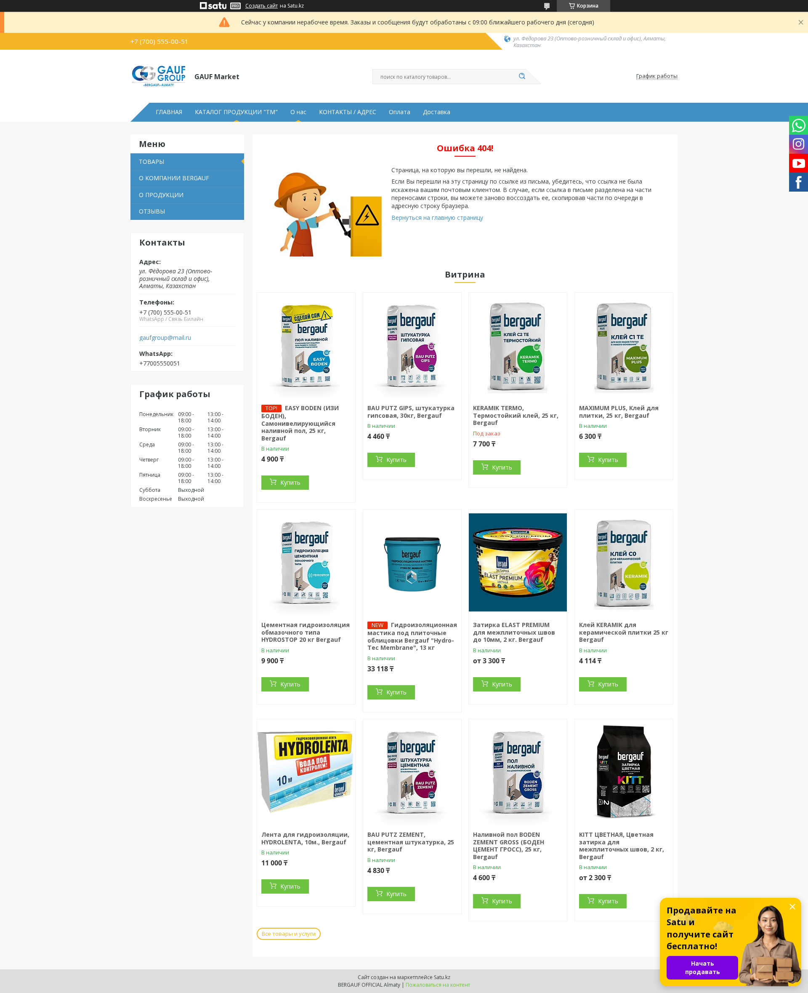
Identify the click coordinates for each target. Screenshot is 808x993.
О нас (298, 112)
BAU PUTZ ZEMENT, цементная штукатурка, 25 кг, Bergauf (410, 841)
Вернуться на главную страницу (437, 218)
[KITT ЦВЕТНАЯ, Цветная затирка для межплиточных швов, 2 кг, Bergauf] (624, 772)
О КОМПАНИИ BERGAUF (174, 178)
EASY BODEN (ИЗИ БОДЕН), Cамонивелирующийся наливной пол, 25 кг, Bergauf (300, 423)
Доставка (436, 112)
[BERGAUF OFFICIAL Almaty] (158, 76)
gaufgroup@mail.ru (165, 338)
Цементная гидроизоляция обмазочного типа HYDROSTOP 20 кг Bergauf (305, 632)
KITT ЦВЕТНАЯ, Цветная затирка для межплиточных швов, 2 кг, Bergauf (621, 845)
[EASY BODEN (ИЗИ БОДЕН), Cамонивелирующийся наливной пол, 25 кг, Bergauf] (306, 345)
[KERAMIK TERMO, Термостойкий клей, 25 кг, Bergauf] (518, 345)
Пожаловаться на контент (438, 984)
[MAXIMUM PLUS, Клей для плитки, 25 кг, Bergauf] (624, 345)
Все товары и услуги (289, 933)
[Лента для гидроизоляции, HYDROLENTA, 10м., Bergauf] (306, 772)
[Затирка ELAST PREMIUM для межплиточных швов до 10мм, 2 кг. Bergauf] (518, 562)
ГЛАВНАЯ (169, 112)
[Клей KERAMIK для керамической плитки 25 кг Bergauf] (624, 562)
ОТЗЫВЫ (152, 211)
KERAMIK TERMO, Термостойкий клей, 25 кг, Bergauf (515, 415)
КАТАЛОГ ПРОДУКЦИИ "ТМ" (236, 112)
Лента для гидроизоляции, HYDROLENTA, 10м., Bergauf (305, 838)
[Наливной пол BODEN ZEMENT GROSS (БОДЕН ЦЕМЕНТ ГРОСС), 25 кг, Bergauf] (518, 772)
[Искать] (521, 76)
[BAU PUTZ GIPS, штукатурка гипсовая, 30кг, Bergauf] (412, 345)
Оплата (399, 112)
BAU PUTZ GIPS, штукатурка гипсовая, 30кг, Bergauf (410, 411)
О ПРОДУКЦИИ (161, 195)
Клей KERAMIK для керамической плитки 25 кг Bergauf (623, 632)
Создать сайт (261, 6)
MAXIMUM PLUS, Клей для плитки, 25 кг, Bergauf (619, 411)
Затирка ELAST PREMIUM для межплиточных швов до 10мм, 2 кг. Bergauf (514, 632)
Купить (290, 482)
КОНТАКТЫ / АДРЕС (347, 112)
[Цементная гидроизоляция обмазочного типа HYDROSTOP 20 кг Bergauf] (306, 562)
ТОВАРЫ (151, 161)
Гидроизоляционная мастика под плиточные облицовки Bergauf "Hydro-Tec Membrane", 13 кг (412, 636)
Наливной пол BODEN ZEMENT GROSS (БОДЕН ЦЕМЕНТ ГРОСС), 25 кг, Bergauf (508, 845)
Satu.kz (442, 977)
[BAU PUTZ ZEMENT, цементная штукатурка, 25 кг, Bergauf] (412, 772)
